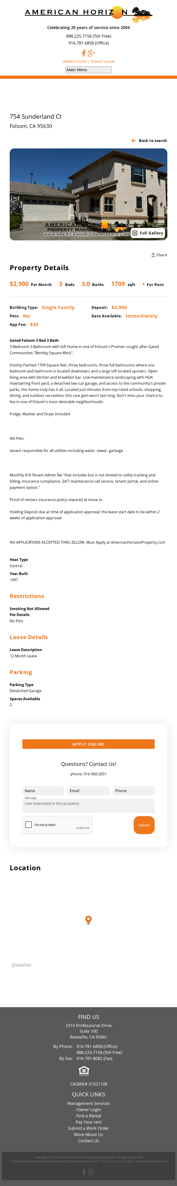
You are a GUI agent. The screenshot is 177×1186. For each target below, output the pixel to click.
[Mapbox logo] (21, 965)
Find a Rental (88, 1115)
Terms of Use (109, 1161)
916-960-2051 (95, 773)
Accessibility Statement (151, 1161)
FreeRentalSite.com (84, 1161)
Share (161, 254)
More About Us (88, 1134)
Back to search (153, 140)
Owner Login (74, 61)
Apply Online (88, 744)
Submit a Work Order (88, 1128)
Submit (144, 825)
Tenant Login (102, 61)
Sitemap (127, 1161)
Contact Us (88, 1140)
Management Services (88, 1103)
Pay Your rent (89, 1122)
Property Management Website (31, 1161)
